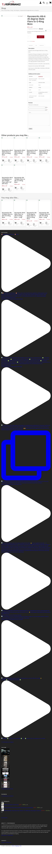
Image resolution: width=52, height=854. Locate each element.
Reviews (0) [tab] (41, 45)
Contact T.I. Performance (6, 842)
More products (4, 817)
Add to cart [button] (5, 162)
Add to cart (41, 36)
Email (46, 110)
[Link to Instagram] (2, 848)
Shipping (17, 846)
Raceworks (40, 76)
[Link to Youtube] (2, 850)
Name (46, 107)
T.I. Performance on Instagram (7, 742)
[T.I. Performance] (11, 3)
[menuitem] (40, 3)
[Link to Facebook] (2, 847)
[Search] (43, 3)
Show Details (10, 162)
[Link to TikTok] (2, 851)
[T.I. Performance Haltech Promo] (5, 774)
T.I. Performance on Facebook (7, 796)
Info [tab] (36, 45)
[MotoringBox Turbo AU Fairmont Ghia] (5, 754)
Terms (13, 846)
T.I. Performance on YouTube (7, 788)
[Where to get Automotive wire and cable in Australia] (5, 787)
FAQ (20, 846)
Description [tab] (31, 45)
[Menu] (46, 3)
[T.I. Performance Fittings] (5, 767)
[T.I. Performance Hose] (5, 761)
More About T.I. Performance (7, 835)
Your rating (20, 16)
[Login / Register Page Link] (40, 3)
